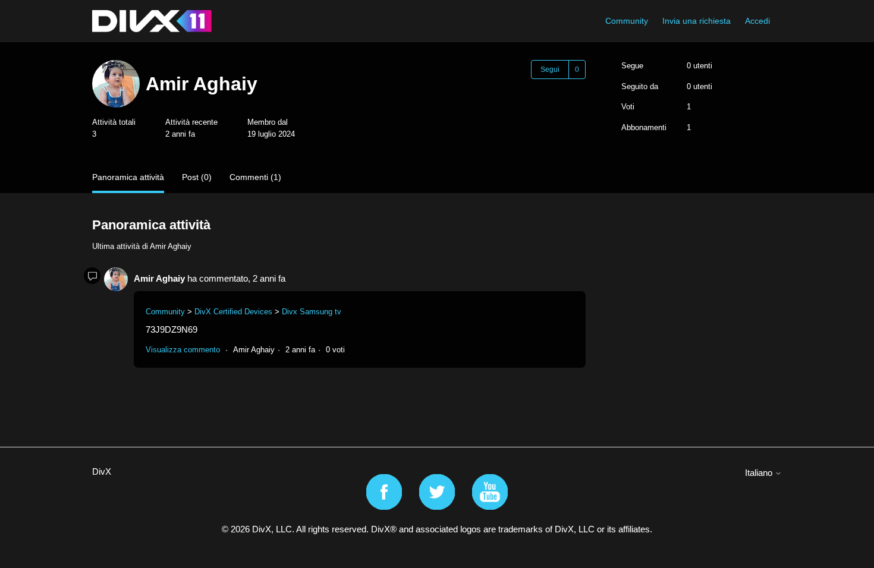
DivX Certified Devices (233, 311)
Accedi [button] (757, 21)
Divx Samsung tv (311, 311)
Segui (549, 69)
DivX (101, 471)
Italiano (760, 473)
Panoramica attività (128, 177)
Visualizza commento (183, 349)
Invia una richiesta (696, 21)
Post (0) (197, 177)
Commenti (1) (255, 177)
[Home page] (152, 21)
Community (626, 21)
